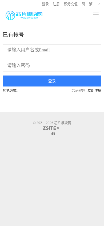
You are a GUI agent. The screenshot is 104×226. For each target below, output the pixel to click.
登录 (45, 4)
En (99, 4)
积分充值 (71, 4)
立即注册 (94, 90)
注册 (56, 4)
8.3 (52, 128)
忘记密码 (78, 90)
